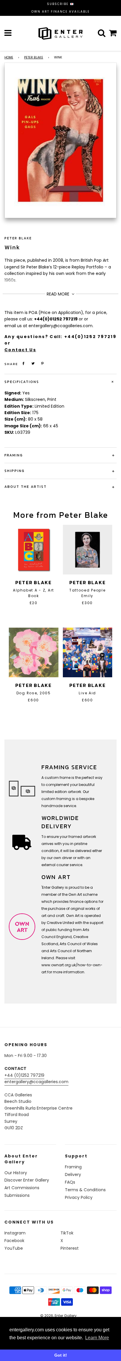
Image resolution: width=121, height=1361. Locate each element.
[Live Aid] (87, 652)
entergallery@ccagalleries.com (36, 1082)
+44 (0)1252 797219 (24, 1075)
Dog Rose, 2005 (33, 692)
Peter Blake (33, 57)
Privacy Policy (79, 1197)
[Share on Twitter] (33, 363)
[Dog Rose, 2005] (33, 652)
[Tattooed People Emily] (87, 549)
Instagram (15, 1233)
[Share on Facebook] (23, 363)
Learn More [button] (97, 1337)
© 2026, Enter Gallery (58, 1315)
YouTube (13, 1248)
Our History (15, 1173)
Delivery (73, 1174)
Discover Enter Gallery (26, 1180)
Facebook (14, 1241)
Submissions (17, 1195)
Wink (12, 247)
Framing (73, 1167)
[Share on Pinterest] (42, 363)
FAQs (70, 1182)
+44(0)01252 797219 (56, 319)
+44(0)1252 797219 (90, 337)
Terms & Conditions (85, 1190)
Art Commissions (21, 1188)
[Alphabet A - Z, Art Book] (33, 549)
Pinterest (69, 1248)
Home (8, 57)
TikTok (66, 1233)
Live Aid (87, 692)
